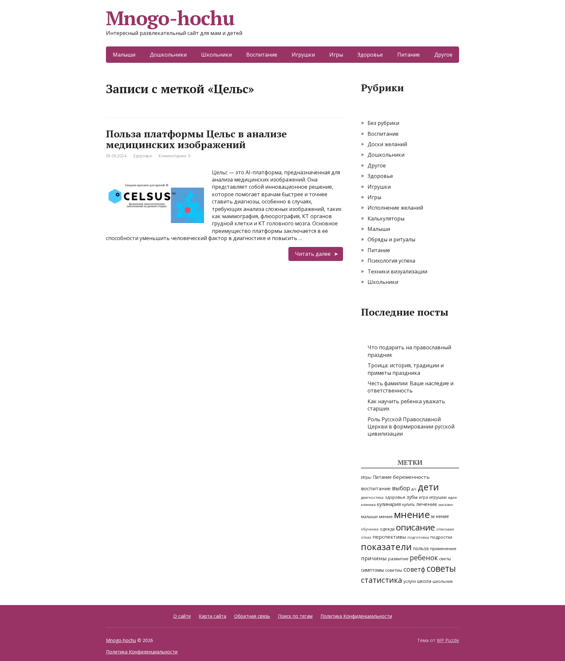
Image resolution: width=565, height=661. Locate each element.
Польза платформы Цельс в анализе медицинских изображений (196, 139)
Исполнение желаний (395, 207)
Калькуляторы (386, 218)
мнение (412, 514)
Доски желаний (387, 144)
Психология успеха (391, 260)
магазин (445, 504)
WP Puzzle (448, 640)
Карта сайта (212, 616)
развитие (398, 559)
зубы (412, 497)
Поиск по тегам (295, 616)
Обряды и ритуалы (391, 239)
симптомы (372, 570)
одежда (387, 529)
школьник (443, 581)
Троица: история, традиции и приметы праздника (406, 369)
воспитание (376, 488)
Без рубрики (383, 123)
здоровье (395, 497)
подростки (441, 537)
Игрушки (303, 54)
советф (414, 569)
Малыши (124, 54)
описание (415, 527)
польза (421, 548)
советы (441, 568)
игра (423, 497)
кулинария (389, 504)
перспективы (389, 536)
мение (386, 516)
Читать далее (313, 253)
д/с (414, 488)
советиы (393, 570)
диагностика (372, 497)
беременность (411, 477)
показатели (386, 547)
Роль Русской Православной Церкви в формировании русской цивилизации (411, 427)
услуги (409, 581)
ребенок (424, 557)
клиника (368, 504)
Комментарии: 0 (174, 156)
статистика (381, 580)
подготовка (418, 537)
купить (408, 504)
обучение (370, 529)
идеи (452, 497)
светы (445, 559)
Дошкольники (168, 54)
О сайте (182, 616)
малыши (369, 516)
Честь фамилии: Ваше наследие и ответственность (411, 387)
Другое (443, 54)
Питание (408, 54)
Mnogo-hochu (170, 18)
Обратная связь (252, 616)
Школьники (216, 54)
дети (428, 486)
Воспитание (261, 54)
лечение (426, 504)
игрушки (438, 497)
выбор (401, 488)
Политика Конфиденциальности (356, 616)
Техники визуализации (397, 271)
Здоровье (370, 54)
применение (443, 548)
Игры (336, 54)
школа (424, 581)
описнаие (445, 529)
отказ (366, 537)
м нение (440, 516)
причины (374, 558)
